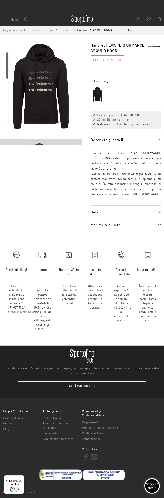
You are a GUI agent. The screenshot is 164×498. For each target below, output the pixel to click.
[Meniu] (21, 478)
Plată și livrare (52, 418)
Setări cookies (91, 439)
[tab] (126, 139)
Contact (8, 423)
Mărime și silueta (105, 224)
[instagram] (94, 457)
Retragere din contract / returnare (58, 425)
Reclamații (50, 433)
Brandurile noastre (15, 418)
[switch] (14, 489)
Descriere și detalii (107, 139)
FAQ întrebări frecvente (58, 439)
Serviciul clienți (16, 269)
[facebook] (86, 457)
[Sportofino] (82, 19)
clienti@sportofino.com (22, 312)
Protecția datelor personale (100, 427)
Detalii (96, 211)
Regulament (90, 422)
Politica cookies (92, 433)
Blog (6, 429)
